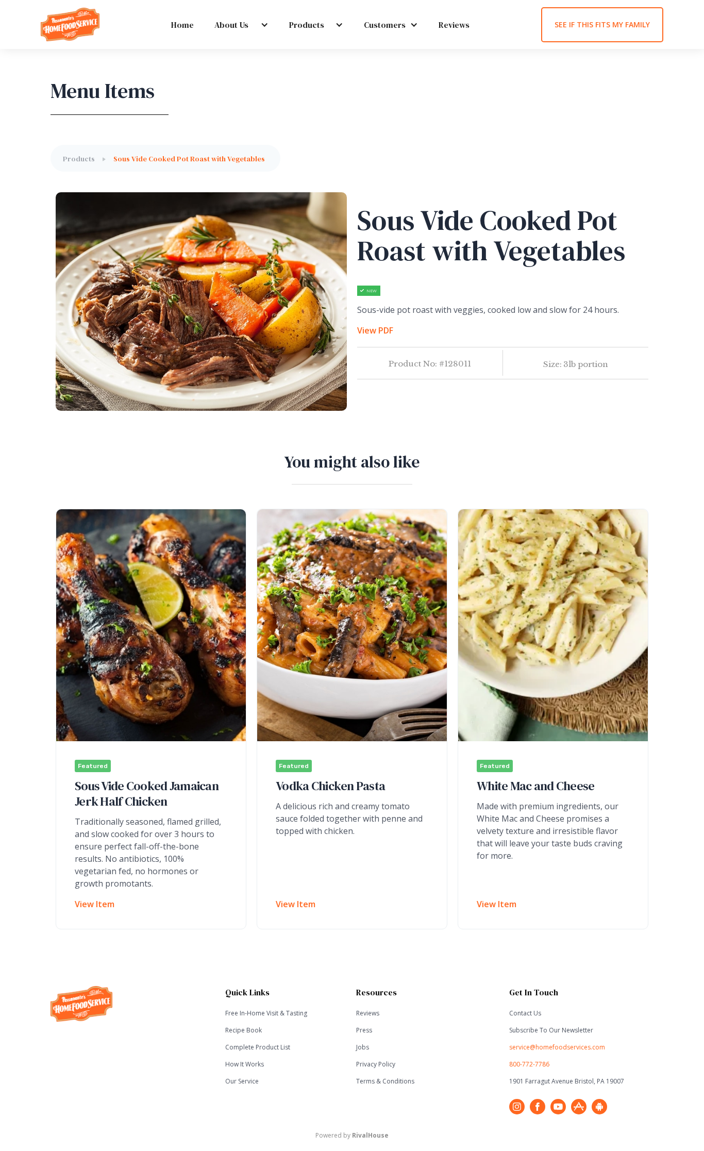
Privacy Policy (375, 1064)
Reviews (454, 24)
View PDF (375, 330)
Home (182, 24)
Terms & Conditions (385, 1081)
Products (79, 159)
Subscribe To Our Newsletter (551, 1030)
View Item (94, 904)
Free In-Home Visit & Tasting (266, 1013)
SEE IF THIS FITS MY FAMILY (602, 24)
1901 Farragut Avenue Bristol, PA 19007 (566, 1081)
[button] (231, 24)
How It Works (244, 1064)
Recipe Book (243, 1030)
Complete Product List (257, 1047)
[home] (70, 24)
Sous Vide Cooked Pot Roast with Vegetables (189, 159)
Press (364, 1030)
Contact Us (525, 1013)
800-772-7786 (529, 1064)
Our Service (242, 1081)
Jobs (362, 1047)
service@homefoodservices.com (557, 1047)
